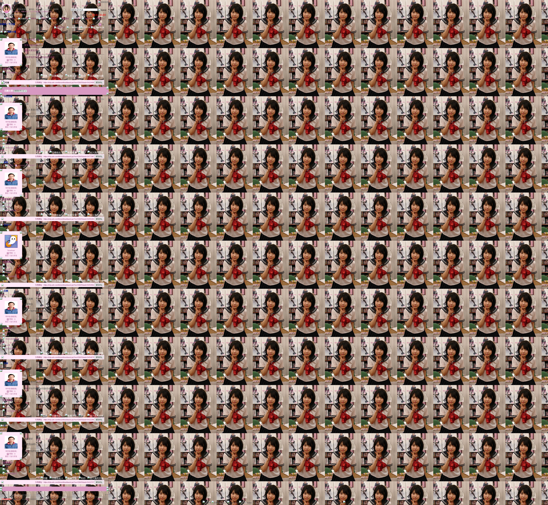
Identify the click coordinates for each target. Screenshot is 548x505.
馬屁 (7, 404)
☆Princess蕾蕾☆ (45, 9)
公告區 (76, 19)
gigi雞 (8, 144)
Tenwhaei (11, 251)
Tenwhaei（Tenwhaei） (27, 165)
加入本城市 (16, 11)
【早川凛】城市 (32, 15)
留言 (7, 63)
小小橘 (8, 141)
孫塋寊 (56, 9)
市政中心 (99, 19)
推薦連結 (65, 19)
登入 (327, 503)
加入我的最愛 (35, 11)
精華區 (33, 19)
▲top (106, 495)
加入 (332, 503)
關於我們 (16, 499)
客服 (61, 499)
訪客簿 (87, 19)
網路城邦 (104, 2)
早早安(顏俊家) (22, 9)
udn (3, 15)
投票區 (44, 19)
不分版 (12, 24)
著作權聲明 (43, 499)
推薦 (102, 35)
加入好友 (13, 63)
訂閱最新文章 (46, 11)
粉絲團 (208, 503)
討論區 (23, 19)
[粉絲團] (204, 502)
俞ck (7, 266)
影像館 (54, 19)
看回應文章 (60, 27)
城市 (7, 15)
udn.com (105, 499)
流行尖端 (22, 15)
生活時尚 (14, 15)
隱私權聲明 (53, 499)
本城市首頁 (10, 19)
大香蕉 (8, 207)
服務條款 (34, 499)
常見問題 (25, 499)
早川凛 (16, 5)
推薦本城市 (25, 11)
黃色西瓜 (9, 137)
